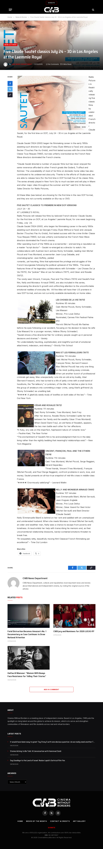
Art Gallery (79, 821)
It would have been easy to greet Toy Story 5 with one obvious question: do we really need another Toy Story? (52, 742)
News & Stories (10, 44)
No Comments (53, 64)
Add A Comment (51, 689)
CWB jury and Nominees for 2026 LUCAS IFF (73, 631)
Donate (51, 3)
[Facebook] (10, 83)
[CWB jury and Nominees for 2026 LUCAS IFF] (74, 616)
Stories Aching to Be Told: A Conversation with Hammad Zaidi (35, 751)
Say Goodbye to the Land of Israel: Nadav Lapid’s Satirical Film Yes (37, 760)
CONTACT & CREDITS (60, 821)
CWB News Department (21, 64)
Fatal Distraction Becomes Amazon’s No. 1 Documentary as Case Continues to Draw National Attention (27, 634)
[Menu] (10, 10)
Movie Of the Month (36, 821)
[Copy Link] (10, 94)
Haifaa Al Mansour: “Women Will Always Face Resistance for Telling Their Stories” (27, 675)
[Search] (93, 10)
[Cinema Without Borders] (51, 10)
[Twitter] (10, 89)
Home (20, 821)
